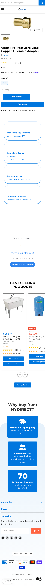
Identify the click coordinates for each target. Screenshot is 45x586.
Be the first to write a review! (22, 264)
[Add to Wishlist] (13, 293)
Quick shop (13, 358)
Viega (6, 55)
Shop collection (23, 385)
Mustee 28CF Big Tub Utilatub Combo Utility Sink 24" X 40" (12, 338)
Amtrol (31, 342)
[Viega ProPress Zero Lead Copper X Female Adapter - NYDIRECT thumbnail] (5, 38)
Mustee (5, 344)
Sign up (36, 530)
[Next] (25, 374)
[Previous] (19, 374)
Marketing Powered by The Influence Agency (19, 579)
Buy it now (22, 104)
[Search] (42, 2)
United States (21, 554)
